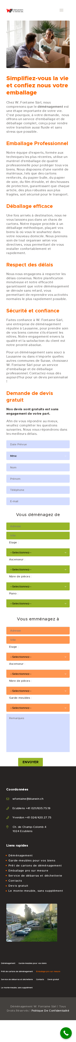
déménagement (50, 107)
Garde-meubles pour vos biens (31, 860)
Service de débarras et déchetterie (35, 875)
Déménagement (20, 855)
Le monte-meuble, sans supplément (35, 891)
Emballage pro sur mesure (28, 870)
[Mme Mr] (38, 455)
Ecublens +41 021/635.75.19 (31, 808)
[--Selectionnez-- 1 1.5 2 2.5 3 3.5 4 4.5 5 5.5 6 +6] (38, 585)
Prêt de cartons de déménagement (35, 865)
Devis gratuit (18, 885)
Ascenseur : (15, 559)
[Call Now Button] (66, 1033)
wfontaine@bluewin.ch (27, 799)
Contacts (15, 880)
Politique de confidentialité (50, 1010)
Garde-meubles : (19, 698)
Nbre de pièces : (19, 576)
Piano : (12, 593)
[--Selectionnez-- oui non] (38, 568)
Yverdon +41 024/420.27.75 (32, 817)
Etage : (12, 542)
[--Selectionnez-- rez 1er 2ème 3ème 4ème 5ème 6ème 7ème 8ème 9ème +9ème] (38, 551)
